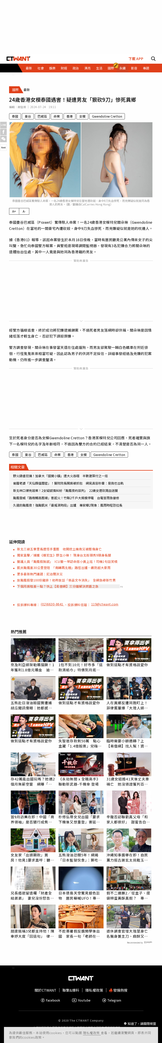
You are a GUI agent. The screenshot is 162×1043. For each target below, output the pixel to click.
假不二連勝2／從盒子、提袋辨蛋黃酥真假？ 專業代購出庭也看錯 (128, 895)
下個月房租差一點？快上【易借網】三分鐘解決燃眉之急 (58, 586)
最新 (29, 68)
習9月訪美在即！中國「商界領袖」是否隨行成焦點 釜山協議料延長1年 (33, 819)
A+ (14, 211)
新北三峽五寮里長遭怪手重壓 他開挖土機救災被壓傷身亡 (59, 549)
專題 (146, 68)
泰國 (15, 116)
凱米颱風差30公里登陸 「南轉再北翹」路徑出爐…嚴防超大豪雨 (63, 567)
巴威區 (42, 116)
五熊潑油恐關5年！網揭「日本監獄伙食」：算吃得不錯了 (80, 857)
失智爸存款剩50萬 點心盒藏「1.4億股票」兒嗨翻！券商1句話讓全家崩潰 (80, 743)
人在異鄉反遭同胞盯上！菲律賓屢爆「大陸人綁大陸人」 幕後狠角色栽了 (127, 705)
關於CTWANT (45, 990)
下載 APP (135, 59)
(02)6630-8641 (52, 604)
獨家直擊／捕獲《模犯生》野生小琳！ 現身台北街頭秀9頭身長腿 (64, 555)
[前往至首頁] (18, 58)
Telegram (114, 1000)
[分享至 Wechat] (3, 139)
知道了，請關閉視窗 (142, 1023)
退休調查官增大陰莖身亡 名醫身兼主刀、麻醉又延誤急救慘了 (129, 933)
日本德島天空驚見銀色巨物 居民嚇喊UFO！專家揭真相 (79, 895)
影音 (134, 68)
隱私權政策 (92, 1032)
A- (24, 211)
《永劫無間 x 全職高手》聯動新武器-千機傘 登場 (79, 781)
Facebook (53, 1000)
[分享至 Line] (3, 125)
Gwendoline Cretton (107, 116)
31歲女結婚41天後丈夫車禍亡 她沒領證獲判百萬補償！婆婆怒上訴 (127, 781)
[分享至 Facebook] (3, 132)
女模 (82, 116)
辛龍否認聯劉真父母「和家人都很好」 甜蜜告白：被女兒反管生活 (128, 819)
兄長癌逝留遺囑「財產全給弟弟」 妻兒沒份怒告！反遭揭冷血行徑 (32, 895)
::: (13, 74)
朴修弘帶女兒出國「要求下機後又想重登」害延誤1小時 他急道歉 (80, 819)
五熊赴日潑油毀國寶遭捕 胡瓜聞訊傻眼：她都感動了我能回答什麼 (33, 705)
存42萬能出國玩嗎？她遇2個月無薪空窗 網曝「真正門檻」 (33, 781)
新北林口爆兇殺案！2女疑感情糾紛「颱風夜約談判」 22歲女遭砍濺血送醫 (65, 490)
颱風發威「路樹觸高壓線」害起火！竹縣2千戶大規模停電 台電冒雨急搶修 (66, 497)
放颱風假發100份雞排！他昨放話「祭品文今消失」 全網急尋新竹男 (66, 580)
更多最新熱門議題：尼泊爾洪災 (40, 574)
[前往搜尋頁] (153, 58)
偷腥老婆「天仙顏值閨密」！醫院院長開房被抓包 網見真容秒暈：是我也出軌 (68, 483)
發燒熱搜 (119, 990)
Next (3, 147)
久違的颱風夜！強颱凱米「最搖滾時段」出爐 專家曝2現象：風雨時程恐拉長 (67, 505)
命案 (57, 116)
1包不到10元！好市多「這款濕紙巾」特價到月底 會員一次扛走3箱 (80, 667)
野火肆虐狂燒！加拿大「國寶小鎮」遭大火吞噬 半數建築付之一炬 (60, 475)
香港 (69, 116)
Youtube (84, 1000)
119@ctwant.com (105, 604)
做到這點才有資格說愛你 (127, 664)
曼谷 (28, 116)
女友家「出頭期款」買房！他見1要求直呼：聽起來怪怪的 (32, 857)
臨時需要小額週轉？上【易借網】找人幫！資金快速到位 (127, 743)
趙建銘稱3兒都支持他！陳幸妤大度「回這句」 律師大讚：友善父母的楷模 (32, 933)
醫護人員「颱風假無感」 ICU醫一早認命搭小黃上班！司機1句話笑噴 (67, 561)
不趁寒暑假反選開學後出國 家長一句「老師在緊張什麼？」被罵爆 (79, 933)
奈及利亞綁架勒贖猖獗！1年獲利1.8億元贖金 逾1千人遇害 (32, 667)
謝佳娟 (22, 107)
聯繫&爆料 (70, 990)
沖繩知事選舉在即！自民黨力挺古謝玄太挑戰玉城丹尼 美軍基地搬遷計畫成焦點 (127, 857)
